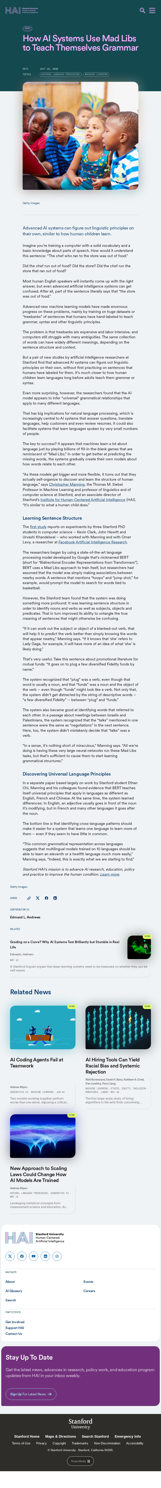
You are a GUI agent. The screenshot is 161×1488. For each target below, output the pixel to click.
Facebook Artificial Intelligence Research (92, 542)
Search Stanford (95, 1437)
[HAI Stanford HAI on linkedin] (45, 1256)
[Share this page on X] (38, 898)
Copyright (59, 1443)
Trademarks (80, 1443)
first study (38, 526)
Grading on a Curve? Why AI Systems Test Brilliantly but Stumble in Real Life (64, 944)
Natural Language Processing (29, 1193)
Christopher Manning (66, 484)
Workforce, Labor (97, 1092)
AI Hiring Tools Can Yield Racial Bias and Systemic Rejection (113, 1065)
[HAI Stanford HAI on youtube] (33, 1256)
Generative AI (19, 1092)
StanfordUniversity (80, 1424)
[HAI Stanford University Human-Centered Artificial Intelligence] (21, 10)
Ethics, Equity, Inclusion (128, 1088)
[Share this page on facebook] (46, 898)
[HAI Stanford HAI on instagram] (57, 1256)
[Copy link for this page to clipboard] (29, 898)
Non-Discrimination (107, 1443)
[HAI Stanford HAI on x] (10, 1256)
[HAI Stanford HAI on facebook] (21, 1256)
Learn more (109, 874)
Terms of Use (21, 1443)
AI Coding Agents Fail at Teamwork (36, 1062)
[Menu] (152, 10)
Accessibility (134, 1443)
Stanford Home (26, 1437)
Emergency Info (128, 1437)
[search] (142, 10)
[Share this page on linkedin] (55, 898)
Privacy (41, 1443)
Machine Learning (42, 1092)
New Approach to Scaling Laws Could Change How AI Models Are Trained (38, 1174)
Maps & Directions (60, 1437)
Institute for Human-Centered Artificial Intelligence (82, 499)
